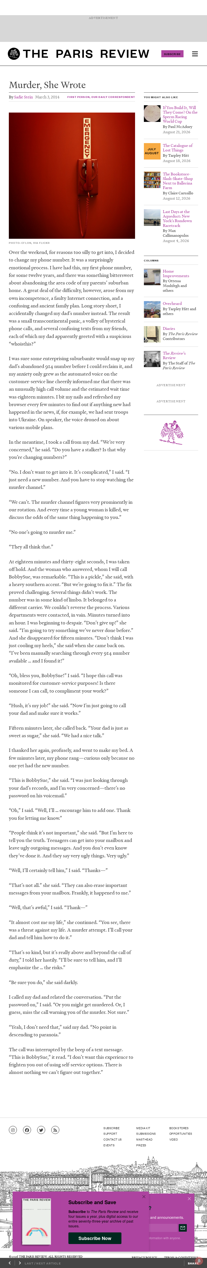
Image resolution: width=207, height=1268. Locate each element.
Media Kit (143, 1128)
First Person (78, 97)
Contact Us (113, 1139)
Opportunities (180, 1133)
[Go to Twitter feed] (41, 1130)
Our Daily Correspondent (113, 97)
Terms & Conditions (181, 1257)
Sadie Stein (23, 97)
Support (110, 1133)
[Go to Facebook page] (27, 1130)
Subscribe (172, 53)
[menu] (195, 54)
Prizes (141, 1145)
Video (173, 1139)
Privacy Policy (144, 1257)
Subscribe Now (95, 1238)
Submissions (146, 1133)
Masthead (144, 1139)
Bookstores (179, 1128)
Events (109, 1145)
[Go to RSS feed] (55, 1130)
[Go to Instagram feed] (13, 1130)
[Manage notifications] (195, 1257)
